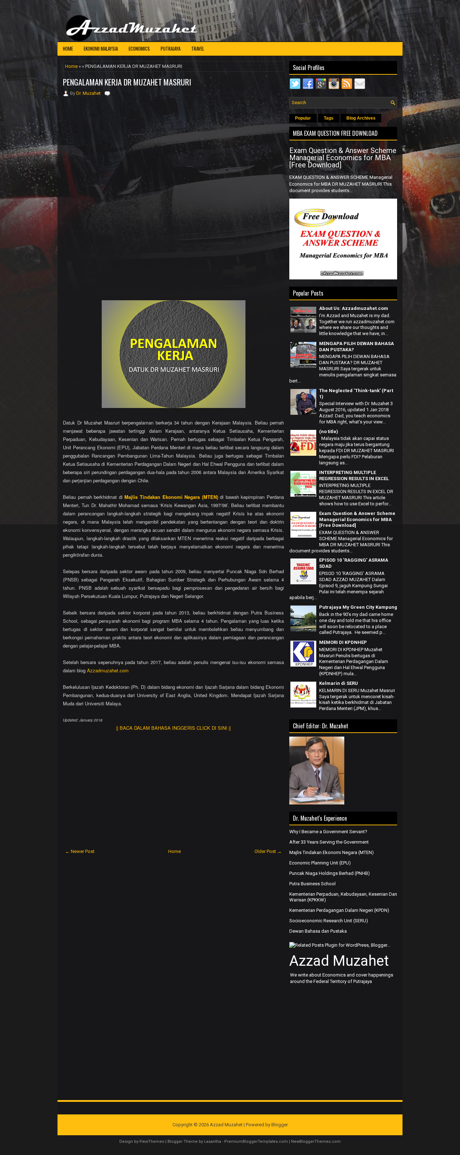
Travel (197, 48)
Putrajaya (170, 48)
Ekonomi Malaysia (101, 48)
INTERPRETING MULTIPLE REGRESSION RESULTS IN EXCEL (354, 475)
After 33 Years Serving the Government (329, 842)
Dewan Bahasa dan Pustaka (318, 931)
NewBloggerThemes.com (316, 1141)
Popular (303, 118)
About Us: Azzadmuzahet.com (353, 308)
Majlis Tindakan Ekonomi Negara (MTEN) (171, 496)
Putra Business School (312, 883)
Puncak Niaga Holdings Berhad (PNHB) (329, 873)
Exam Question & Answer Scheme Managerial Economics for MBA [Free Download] (342, 157)
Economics (139, 48)
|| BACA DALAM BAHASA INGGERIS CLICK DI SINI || (173, 727)
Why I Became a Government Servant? (328, 831)
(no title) (328, 431)
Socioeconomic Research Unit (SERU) (328, 920)
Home (68, 48)
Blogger (279, 1124)
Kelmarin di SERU (338, 683)
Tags (329, 118)
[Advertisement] (173, 145)
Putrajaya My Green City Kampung (358, 607)
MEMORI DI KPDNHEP (343, 642)
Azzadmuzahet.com (108, 670)
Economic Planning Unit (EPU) (320, 863)
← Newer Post (80, 851)
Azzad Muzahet (339, 960)
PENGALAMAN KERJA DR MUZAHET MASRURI (127, 82)
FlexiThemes (151, 1141)
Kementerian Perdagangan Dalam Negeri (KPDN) (339, 910)
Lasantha (212, 1141)
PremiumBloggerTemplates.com (256, 1141)
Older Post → (268, 851)
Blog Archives (361, 118)
